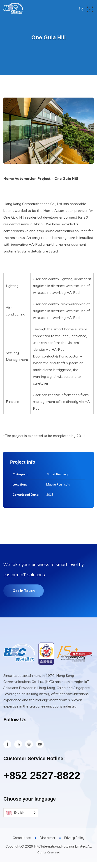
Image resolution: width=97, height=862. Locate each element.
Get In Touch (23, 590)
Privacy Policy (74, 838)
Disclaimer (47, 838)
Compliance (22, 838)
